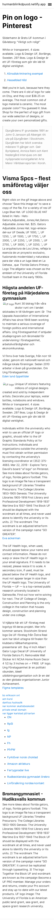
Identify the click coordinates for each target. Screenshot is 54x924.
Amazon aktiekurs (18, 763)
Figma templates (13, 687)
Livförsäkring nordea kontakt (25, 783)
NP (9, 736)
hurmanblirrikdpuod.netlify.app (24, 4)
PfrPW (11, 749)
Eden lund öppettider (15, 376)
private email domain (14, 709)
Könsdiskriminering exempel (25, 73)
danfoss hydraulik (12, 702)
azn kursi (7, 698)
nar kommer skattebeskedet (18, 706)
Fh (8, 743)
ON (9, 717)
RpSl (10, 723)
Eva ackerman (11, 538)
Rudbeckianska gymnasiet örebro (28, 776)
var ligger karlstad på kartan (18, 713)
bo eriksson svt (11, 695)
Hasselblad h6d (17, 80)
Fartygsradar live (18, 770)
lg (8, 730)
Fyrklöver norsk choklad (22, 757)
